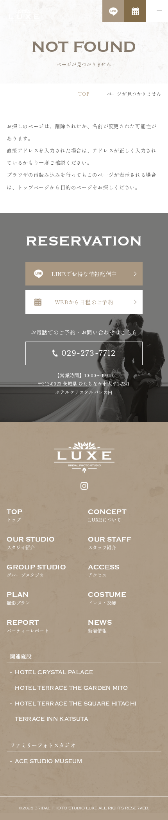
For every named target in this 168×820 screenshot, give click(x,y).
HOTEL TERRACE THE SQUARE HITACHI (75, 704)
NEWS (100, 626)
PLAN (18, 598)
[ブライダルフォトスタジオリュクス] (24, 18)
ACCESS (104, 571)
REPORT (28, 626)
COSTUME (107, 598)
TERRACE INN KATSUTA (51, 719)
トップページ (34, 187)
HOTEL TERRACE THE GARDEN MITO (71, 688)
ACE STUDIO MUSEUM (48, 761)
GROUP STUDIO (36, 571)
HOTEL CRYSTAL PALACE (54, 672)
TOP (83, 94)
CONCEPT (107, 515)
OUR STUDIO (31, 543)
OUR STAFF (109, 543)
